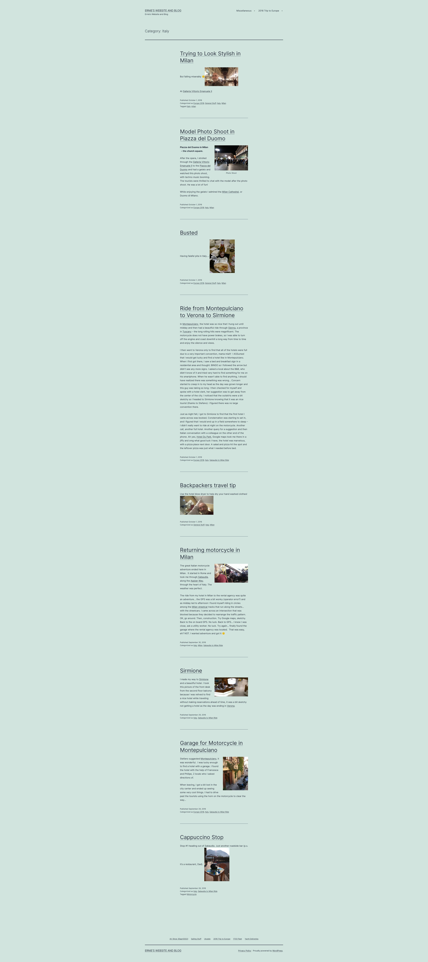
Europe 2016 (198, 103)
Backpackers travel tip (208, 485)
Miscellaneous (243, 10)
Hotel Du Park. (204, 436)
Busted (189, 232)
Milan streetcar (200, 607)
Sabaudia (203, 577)
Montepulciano (191, 324)
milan (193, 106)
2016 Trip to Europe (268, 10)
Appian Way (197, 580)
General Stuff (210, 103)
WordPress (277, 951)
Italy (219, 103)
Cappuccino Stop (201, 837)
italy (188, 106)
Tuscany (187, 331)
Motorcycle (192, 894)
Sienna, (232, 327)
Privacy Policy (244, 951)
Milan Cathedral (230, 191)
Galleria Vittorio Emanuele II (197, 91)
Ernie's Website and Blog (163, 10)
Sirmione (191, 670)
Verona (231, 706)
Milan (224, 103)
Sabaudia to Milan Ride (219, 460)
